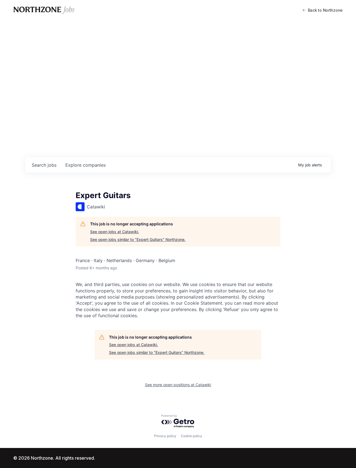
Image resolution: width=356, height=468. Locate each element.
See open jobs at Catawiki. (114, 231)
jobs (44, 165)
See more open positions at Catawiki (178, 384)
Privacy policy (165, 436)
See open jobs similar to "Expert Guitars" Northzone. (138, 239)
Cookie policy (191, 436)
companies (85, 165)
